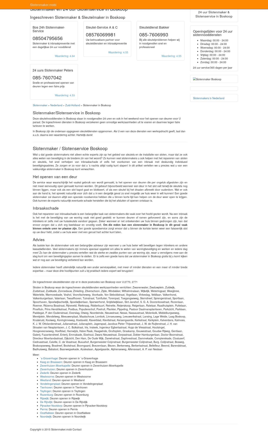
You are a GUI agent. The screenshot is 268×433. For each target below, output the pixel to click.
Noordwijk (45, 416)
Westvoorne (47, 376)
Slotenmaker (40, 105)
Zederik (44, 373)
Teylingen (45, 391)
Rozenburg (46, 394)
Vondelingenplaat (50, 384)
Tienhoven (46, 387)
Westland (45, 380)
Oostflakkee (47, 413)
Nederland (56, 105)
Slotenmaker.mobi (43, 4)
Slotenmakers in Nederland (208, 98)
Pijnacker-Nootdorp (51, 405)
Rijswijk (44, 398)
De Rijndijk (46, 402)
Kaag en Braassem (51, 362)
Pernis (43, 409)
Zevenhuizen (47, 369)
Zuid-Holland (72, 105)
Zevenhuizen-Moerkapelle (55, 365)
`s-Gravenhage (49, 358)
